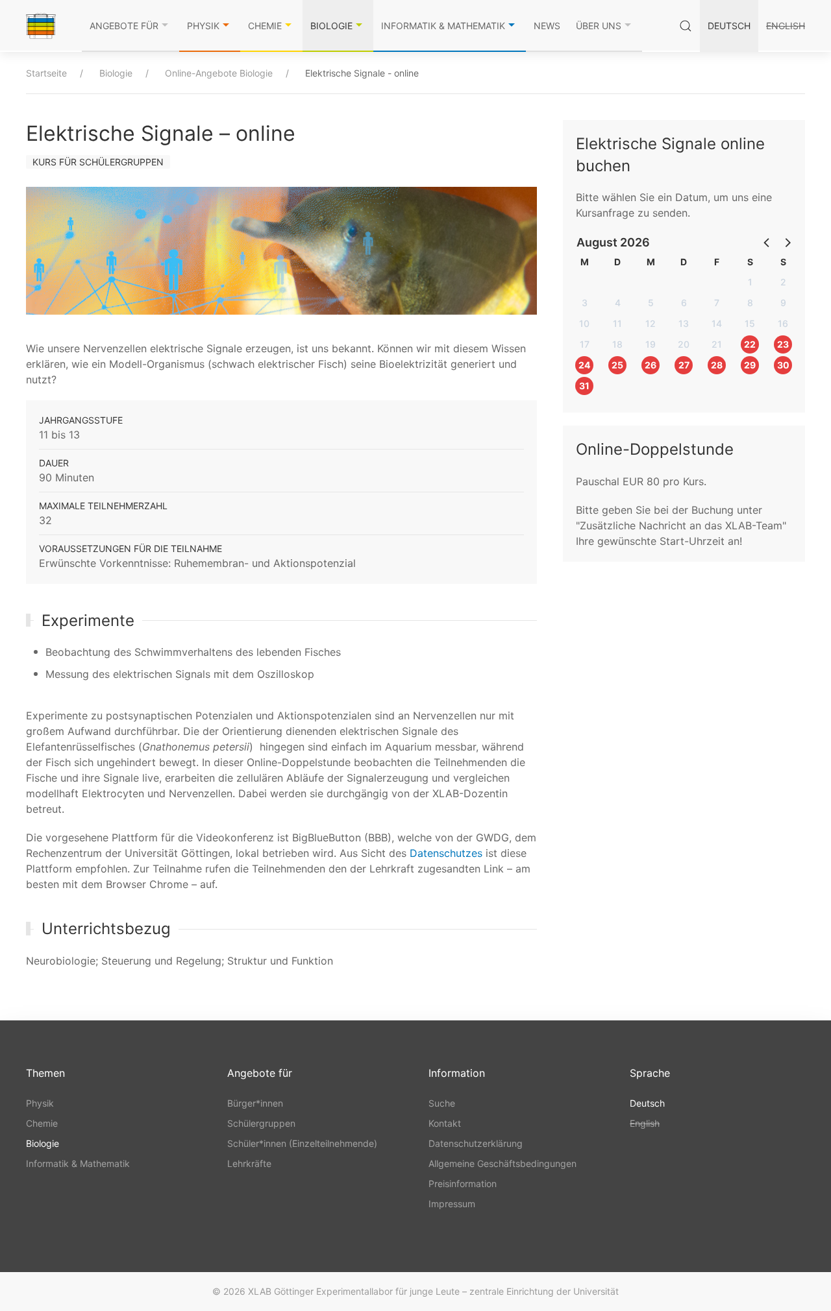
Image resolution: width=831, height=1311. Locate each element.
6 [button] (684, 302)
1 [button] (750, 281)
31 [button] (584, 385)
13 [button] (683, 323)
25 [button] (617, 364)
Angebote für (124, 25)
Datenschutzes (446, 853)
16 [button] (783, 323)
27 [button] (683, 364)
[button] (767, 242)
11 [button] (617, 323)
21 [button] (717, 344)
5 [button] (651, 302)
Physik (203, 25)
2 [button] (783, 281)
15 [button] (750, 323)
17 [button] (584, 344)
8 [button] (750, 302)
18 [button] (617, 344)
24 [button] (584, 364)
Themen (45, 1072)
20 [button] (683, 344)
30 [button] (783, 364)
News (547, 25)
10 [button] (584, 323)
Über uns (598, 25)
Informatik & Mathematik (443, 25)
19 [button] (650, 344)
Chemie (265, 25)
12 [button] (650, 323)
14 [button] (717, 323)
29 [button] (750, 364)
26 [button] (650, 364)
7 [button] (716, 302)
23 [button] (783, 344)
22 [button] (750, 344)
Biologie (331, 25)
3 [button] (585, 302)
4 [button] (618, 302)
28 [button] (717, 364)
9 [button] (783, 302)
